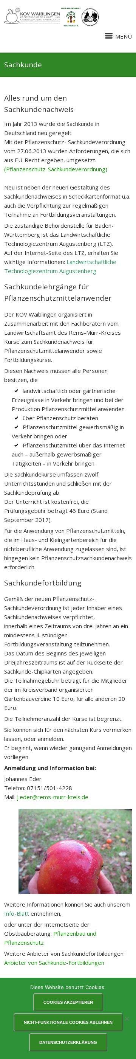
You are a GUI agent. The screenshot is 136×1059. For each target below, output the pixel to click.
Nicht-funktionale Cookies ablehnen (68, 1022)
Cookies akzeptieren (68, 1002)
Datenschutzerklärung (68, 1042)
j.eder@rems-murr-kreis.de (52, 797)
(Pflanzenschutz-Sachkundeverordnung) (55, 169)
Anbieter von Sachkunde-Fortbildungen (54, 962)
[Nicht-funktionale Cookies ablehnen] (126, 1018)
